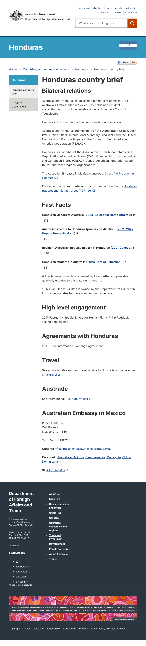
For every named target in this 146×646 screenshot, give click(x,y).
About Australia (58, 554)
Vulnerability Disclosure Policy (108, 628)
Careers (117, 12)
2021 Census (121, 247)
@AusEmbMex (55, 470)
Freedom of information (75, 628)
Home (13, 69)
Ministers (98, 8)
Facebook (21, 566)
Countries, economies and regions (46, 69)
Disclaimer (39, 628)
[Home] (40, 15)
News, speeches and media (121, 8)
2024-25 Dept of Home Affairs (107, 215)
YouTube (21, 576)
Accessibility (53, 628)
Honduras (81, 69)
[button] (127, 62)
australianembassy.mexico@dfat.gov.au (84, 448)
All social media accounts (20, 585)
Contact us (131, 12)
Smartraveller (51, 374)
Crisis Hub (103, 12)
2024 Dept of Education (104, 262)
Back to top (134, 641)
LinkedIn (21, 581)
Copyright (14, 628)
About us (84, 8)
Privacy (26, 628)
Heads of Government (19, 104)
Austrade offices (77, 399)
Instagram (22, 571)
